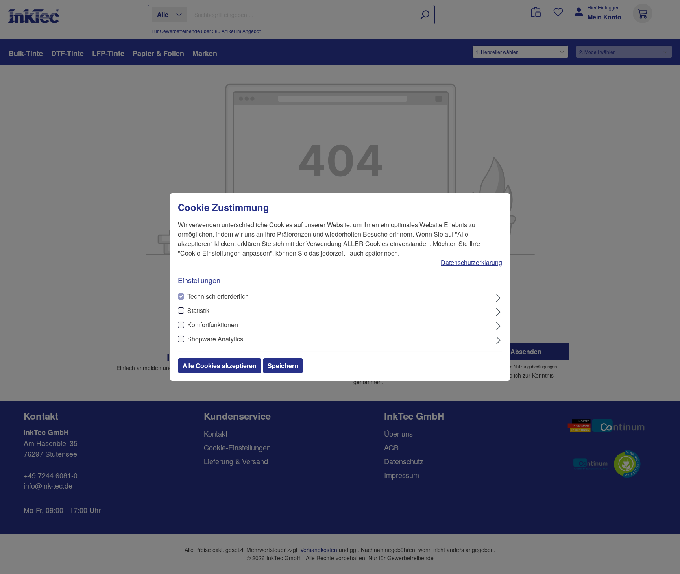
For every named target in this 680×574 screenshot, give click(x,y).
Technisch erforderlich (218, 296)
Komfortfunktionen (212, 324)
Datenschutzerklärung (471, 262)
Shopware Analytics (215, 338)
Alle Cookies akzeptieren (220, 365)
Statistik (198, 310)
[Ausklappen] (498, 297)
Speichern (283, 365)
